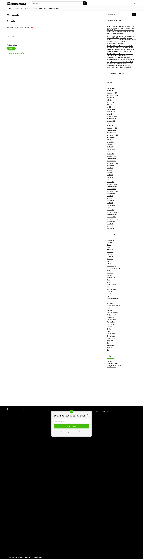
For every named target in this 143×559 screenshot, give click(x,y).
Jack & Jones (111, 284)
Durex (109, 263)
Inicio (10, 8)
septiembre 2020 (112, 191)
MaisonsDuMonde (112, 299)
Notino (109, 308)
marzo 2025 (111, 88)
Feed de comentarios (114, 365)
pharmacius (110, 317)
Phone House (111, 320)
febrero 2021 (111, 179)
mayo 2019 (110, 228)
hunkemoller (111, 277)
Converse (110, 256)
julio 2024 (110, 100)
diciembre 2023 (112, 116)
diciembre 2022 (112, 128)
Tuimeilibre (110, 345)
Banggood (110, 249)
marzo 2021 (111, 177)
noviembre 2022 (112, 130)
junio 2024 (110, 102)
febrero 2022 (111, 151)
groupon (109, 275)
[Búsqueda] (85, 3)
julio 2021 (110, 168)
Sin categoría (111, 336)
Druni (108, 261)
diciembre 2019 (112, 212)
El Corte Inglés (111, 266)
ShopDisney (110, 334)
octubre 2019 (111, 217)
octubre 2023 (111, 121)
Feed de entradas (112, 363)
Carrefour (110, 254)
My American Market (113, 306)
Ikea (108, 280)
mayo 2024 (110, 105)
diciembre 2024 (112, 93)
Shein (109, 331)
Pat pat (109, 310)
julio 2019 (110, 224)
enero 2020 (110, 210)
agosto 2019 (111, 221)
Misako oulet (111, 301)
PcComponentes (112, 313)
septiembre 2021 (112, 163)
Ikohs (109, 282)
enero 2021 (110, 182)
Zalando (109, 348)
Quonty (109, 327)
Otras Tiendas (53, 8)
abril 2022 (110, 147)
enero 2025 (110, 91)
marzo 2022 (111, 149)
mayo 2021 (110, 172)
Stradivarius (111, 338)
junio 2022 (110, 142)
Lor (108, 296)
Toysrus (109, 343)
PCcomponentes (40, 8)
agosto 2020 (111, 193)
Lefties (109, 292)
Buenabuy (110, 252)
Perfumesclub (111, 315)
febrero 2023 (111, 123)
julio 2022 (110, 140)
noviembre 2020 (112, 186)
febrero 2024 (111, 112)
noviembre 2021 (112, 158)
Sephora (109, 329)
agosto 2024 (111, 98)
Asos (108, 247)
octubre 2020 (111, 189)
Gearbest (110, 273)
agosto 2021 (111, 165)
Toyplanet (110, 341)
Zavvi (108, 350)
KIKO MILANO (111, 289)
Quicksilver (110, 324)
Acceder (109, 362)
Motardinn (110, 303)
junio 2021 (110, 170)
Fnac (108, 270)
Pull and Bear (111, 322)
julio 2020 (110, 196)
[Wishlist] (134, 3)
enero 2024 (110, 114)
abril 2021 (110, 175)
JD (108, 287)
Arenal (109, 245)
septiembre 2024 (112, 95)
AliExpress (18, 8)
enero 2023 (110, 126)
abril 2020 (110, 203)
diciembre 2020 (112, 184)
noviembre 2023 (112, 119)
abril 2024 (110, 107)
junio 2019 (110, 226)
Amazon (28, 8)
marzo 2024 (111, 109)
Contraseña (14, 36)
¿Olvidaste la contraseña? (16, 53)
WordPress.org (112, 367)
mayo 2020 (110, 200)
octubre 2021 (111, 161)
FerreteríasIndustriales (114, 268)
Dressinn (110, 259)
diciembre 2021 (112, 156)
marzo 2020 (111, 205)
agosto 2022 (111, 137)
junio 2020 (110, 198)
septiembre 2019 (112, 219)
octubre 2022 (111, 133)
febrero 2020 (111, 207)
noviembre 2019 (112, 214)
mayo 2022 (110, 144)
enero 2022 (110, 154)
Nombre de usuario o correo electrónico (23, 27)
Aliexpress (110, 240)
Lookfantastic (111, 294)
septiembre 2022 (112, 135)
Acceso (11, 48)
